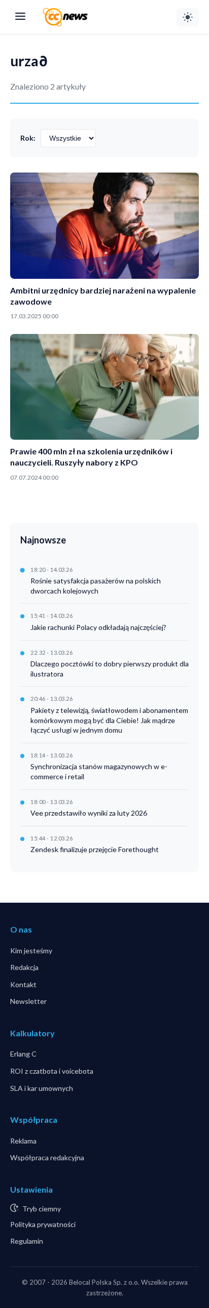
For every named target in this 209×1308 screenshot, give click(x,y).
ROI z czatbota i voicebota (51, 1071)
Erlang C (23, 1053)
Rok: (28, 138)
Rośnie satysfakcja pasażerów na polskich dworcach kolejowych (95, 585)
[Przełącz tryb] (188, 17)
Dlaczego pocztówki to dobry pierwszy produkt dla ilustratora (109, 668)
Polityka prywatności (43, 1224)
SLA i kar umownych (41, 1088)
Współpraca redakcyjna (47, 1157)
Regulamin (26, 1241)
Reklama (23, 1140)
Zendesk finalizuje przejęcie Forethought (94, 849)
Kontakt (23, 984)
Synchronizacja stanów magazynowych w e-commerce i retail (98, 771)
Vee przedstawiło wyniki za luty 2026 (88, 813)
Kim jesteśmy (31, 950)
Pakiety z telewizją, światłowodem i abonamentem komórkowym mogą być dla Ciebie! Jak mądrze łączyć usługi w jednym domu (109, 720)
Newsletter (28, 1001)
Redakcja (24, 967)
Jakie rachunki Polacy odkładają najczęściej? (98, 627)
